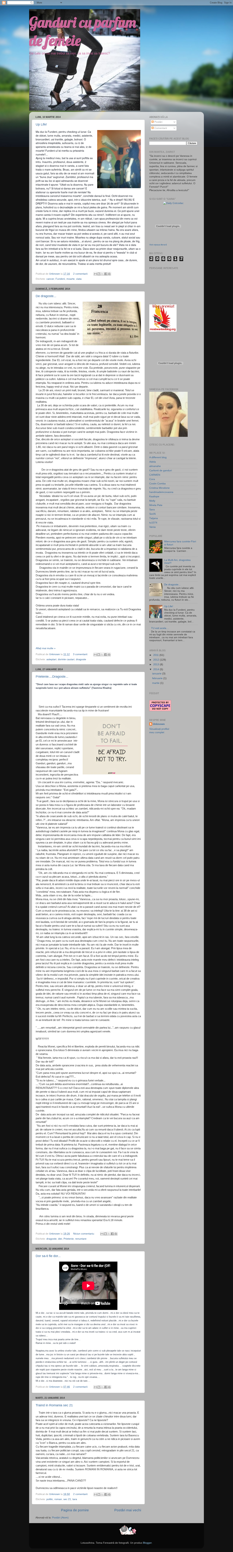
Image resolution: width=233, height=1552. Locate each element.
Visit (158, 245)
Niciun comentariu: (84, 1233)
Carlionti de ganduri (160, 470)
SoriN (152, 514)
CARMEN (154, 475)
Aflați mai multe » (46, 648)
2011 (156, 655)
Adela (152, 461)
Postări (158, 122)
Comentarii (160, 128)
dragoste (81, 659)
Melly (152, 500)
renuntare (80, 1238)
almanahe (155, 466)
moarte (70, 279)
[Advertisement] (172, 762)
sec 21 (67, 1499)
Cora (152, 479)
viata (79, 279)
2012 (156, 659)
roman (58, 1499)
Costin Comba (157, 483)
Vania (152, 527)
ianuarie (157, 673)
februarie (157, 678)
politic (49, 1499)
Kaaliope (154, 496)
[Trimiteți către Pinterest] (109, 274)
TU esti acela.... (160, 628)
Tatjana (153, 518)
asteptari (51, 659)
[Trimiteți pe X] (102, 274)
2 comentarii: (81, 273)
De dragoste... (46, 296)
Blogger (147, 1542)
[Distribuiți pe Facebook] (106, 274)
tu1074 (153, 522)
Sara (152, 509)
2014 (156, 669)
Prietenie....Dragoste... (52, 676)
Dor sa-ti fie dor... (48, 1256)
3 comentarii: (81, 654)
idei (60, 1238)
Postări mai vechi (127, 1510)
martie (156, 683)
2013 (156, 664)
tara (74, 1499)
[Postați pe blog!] (99, 274)
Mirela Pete (155, 505)
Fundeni (60, 279)
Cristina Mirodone (159, 488)
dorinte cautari (66, 659)
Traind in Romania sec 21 (54, 1405)
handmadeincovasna (161, 492)
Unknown (159, 724)
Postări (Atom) (60, 1517)
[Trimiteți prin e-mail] (95, 274)
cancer (50, 279)
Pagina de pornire (75, 1510)
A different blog (158, 457)
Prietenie (69, 1238)
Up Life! (41, 124)
